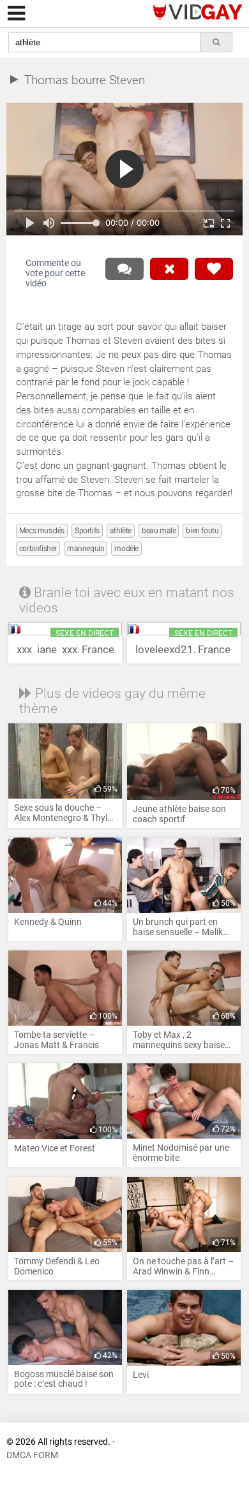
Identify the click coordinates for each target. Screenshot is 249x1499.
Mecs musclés (41, 530)
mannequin (85, 548)
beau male (159, 530)
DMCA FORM (32, 1455)
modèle (126, 548)
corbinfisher (38, 548)
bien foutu (202, 530)
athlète (121, 530)
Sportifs (87, 530)
